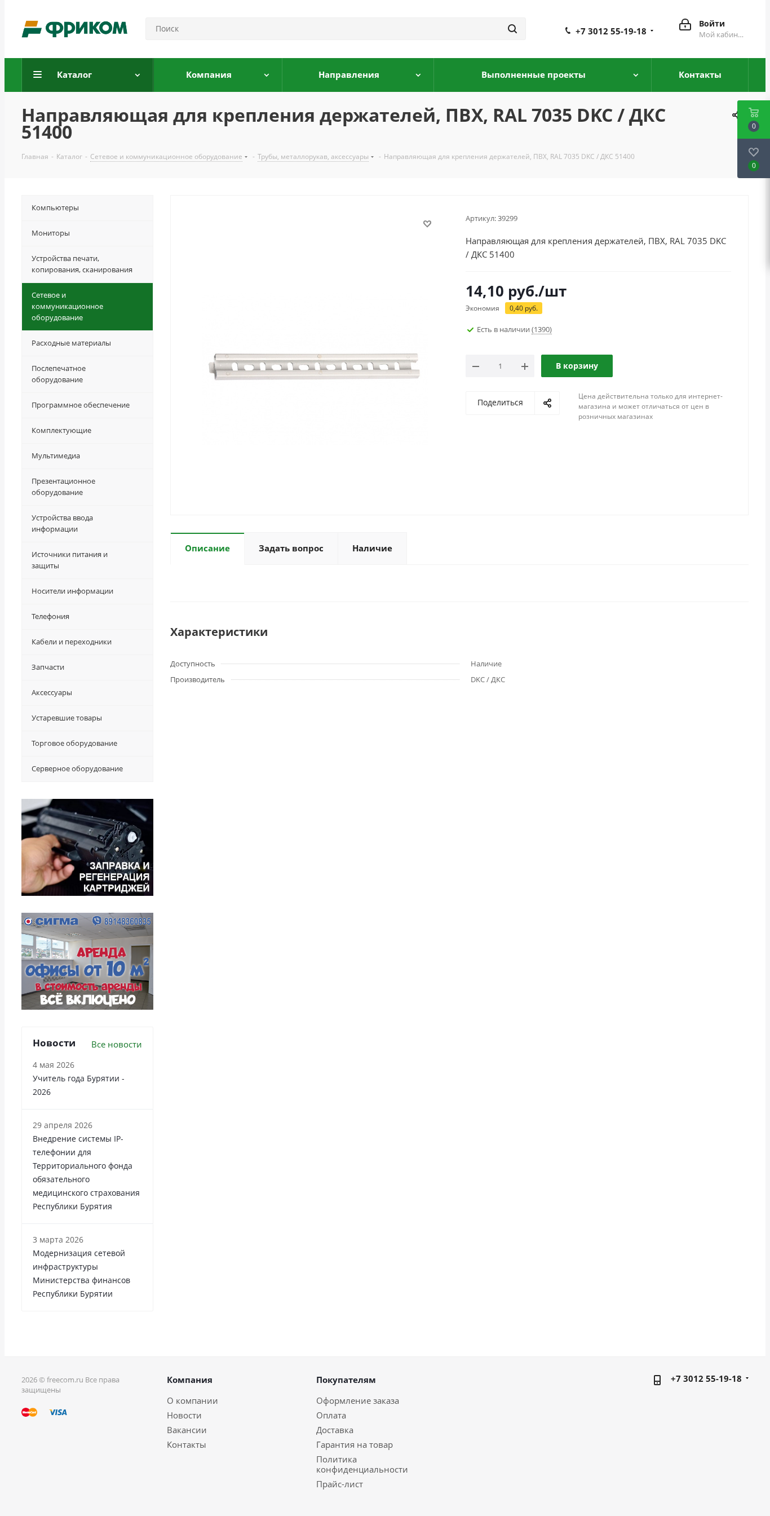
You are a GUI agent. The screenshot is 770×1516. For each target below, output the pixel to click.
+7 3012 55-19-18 (611, 31)
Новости (184, 1415)
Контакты (186, 1444)
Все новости (116, 1044)
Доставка (334, 1429)
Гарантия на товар (354, 1444)
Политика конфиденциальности (362, 1464)
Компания (190, 1379)
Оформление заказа (357, 1400)
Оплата (331, 1415)
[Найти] (512, 28)
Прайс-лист (339, 1484)
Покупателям (346, 1379)
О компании (192, 1400)
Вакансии (187, 1429)
